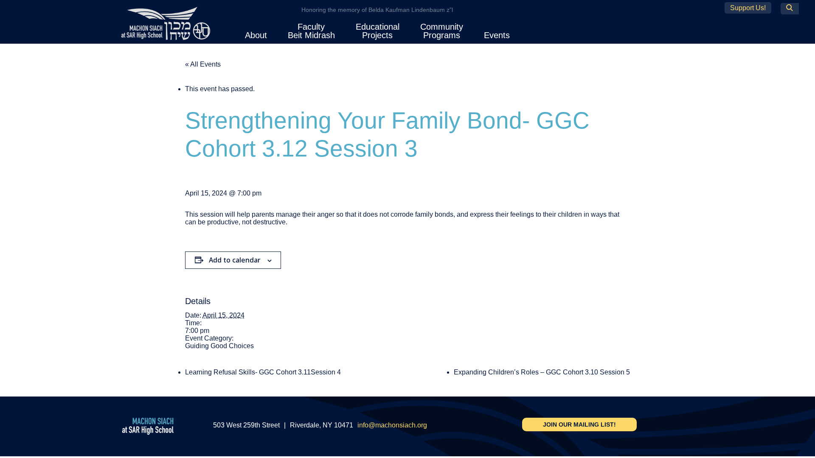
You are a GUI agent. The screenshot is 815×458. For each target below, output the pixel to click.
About (256, 35)
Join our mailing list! (579, 424)
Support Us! (748, 7)
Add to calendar (235, 260)
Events (497, 35)
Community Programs (441, 31)
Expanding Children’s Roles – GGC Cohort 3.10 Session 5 (542, 372)
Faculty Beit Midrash (311, 31)
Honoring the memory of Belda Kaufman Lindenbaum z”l (377, 9)
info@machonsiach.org (392, 425)
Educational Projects (377, 31)
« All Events (203, 64)
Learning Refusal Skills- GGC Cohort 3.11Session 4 (263, 372)
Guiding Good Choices (219, 345)
